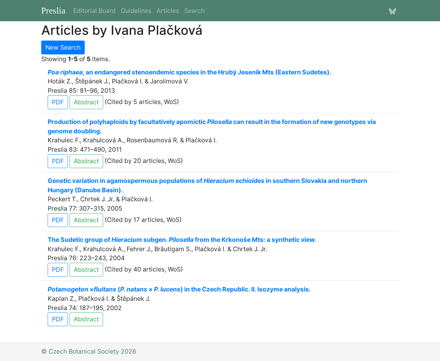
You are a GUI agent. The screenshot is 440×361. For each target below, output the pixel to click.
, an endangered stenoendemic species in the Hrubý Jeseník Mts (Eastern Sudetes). (189, 72)
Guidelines (136, 10)
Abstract (86, 102)
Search (194, 10)
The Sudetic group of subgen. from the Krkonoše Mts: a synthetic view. (182, 239)
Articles (168, 10)
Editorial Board (94, 10)
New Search (63, 47)
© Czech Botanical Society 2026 (88, 351)
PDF (58, 102)
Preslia (53, 10)
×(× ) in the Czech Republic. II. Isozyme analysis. (179, 289)
